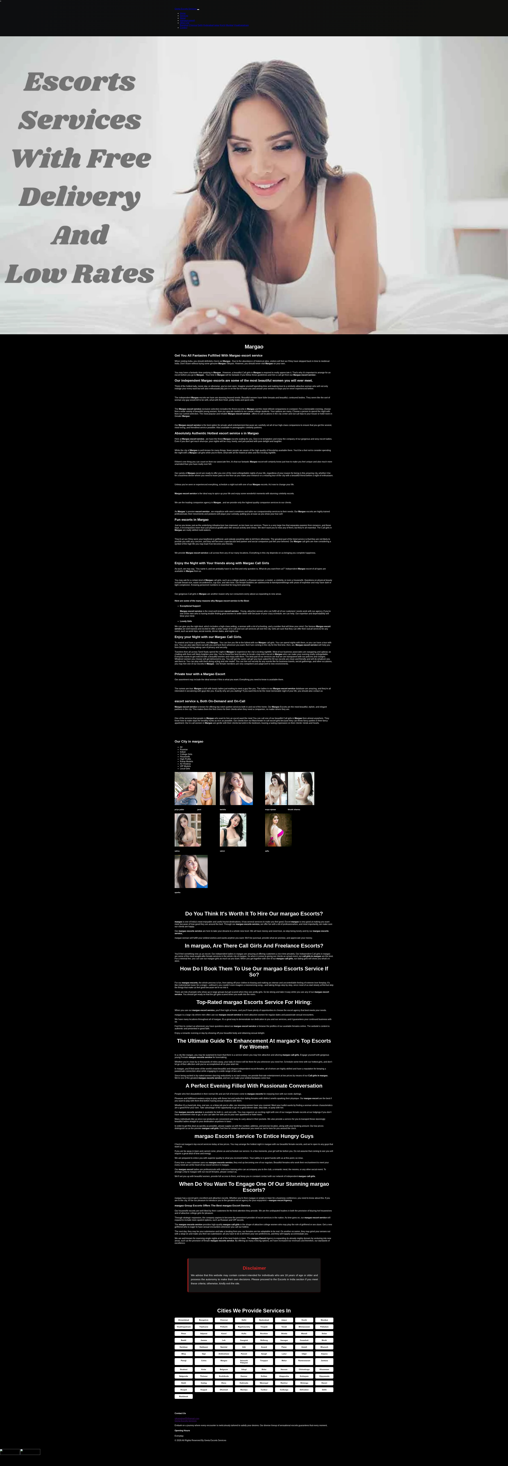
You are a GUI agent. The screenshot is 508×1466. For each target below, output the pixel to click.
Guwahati (304, 1340)
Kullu (244, 1333)
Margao (224, 1360)
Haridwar (184, 1347)
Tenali (284, 1327)
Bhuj (184, 1354)
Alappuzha (284, 1376)
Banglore (184, 25)
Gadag (204, 1383)
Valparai (203, 1333)
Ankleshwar (224, 1354)
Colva (203, 1360)
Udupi (244, 1369)
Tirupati (263, 1327)
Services (184, 16)
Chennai (193, 25)
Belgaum (224, 1369)
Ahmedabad (183, 1320)
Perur (183, 1333)
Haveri (324, 1383)
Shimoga (304, 1383)
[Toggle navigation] (198, 9)
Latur (284, 1354)
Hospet (183, 1390)
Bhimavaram (304, 1327)
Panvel (244, 1354)
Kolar (203, 1369)
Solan (324, 1333)
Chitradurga (304, 1369)
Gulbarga (284, 1390)
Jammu (204, 1340)
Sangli (264, 1354)
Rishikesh (183, 1396)
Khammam (324, 1369)
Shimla (284, 1333)
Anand (264, 1347)
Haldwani (204, 1347)
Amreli (304, 1347)
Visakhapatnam (241, 25)
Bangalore (203, 1320)
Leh (224, 1340)
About (182, 18)
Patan (284, 1347)
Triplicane (203, 1327)
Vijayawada (324, 1376)
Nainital (223, 1347)
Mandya (244, 1390)
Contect (183, 28)
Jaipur (284, 1320)
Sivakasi (183, 1369)
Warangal (264, 1383)
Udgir (304, 1354)
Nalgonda (183, 1376)
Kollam (264, 1376)
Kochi (222, 25)
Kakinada (244, 1383)
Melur (284, 1360)
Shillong (264, 1340)
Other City (184, 23)
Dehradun (304, 1390)
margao (187, 20)
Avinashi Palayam (244, 1361)
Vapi (204, 1354)
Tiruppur (264, 1360)
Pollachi (224, 1327)
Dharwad (224, 1390)
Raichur (284, 1383)
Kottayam (304, 1376)
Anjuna (324, 1354)
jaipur (216, 25)
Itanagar (284, 1340)
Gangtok (244, 1340)
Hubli (183, 1383)
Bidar (264, 1369)
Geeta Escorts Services (186, 1421)
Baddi (183, 1340)
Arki (244, 1347)
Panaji (183, 1360)
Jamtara (324, 1360)
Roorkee (264, 1333)
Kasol (223, 1333)
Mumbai (229, 25)
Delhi (200, 25)
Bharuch (324, 1347)
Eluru (223, 1383)
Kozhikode (224, 1376)
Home (183, 13)
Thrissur (204, 1376)
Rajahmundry (244, 1327)
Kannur (244, 1376)
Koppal (204, 1390)
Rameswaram (304, 1360)
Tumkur (264, 1390)
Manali (304, 1333)
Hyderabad (208, 25)
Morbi (324, 1340)
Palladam (324, 1327)
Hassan (284, 1369)
